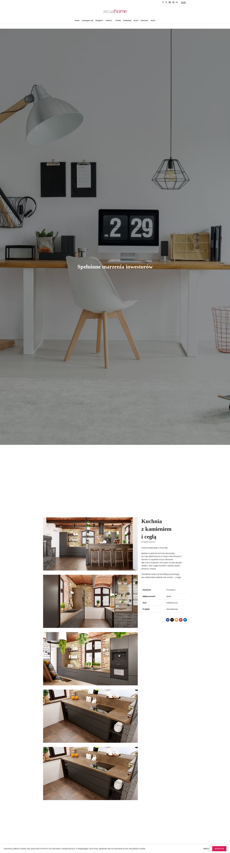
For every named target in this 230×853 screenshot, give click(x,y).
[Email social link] (170, 2)
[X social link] (166, 2)
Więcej (206, 848)
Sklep (183, 2)
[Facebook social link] (163, 2)
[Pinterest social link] (173, 2)
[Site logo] (115, 11)
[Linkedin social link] (176, 2)
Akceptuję (219, 848)
